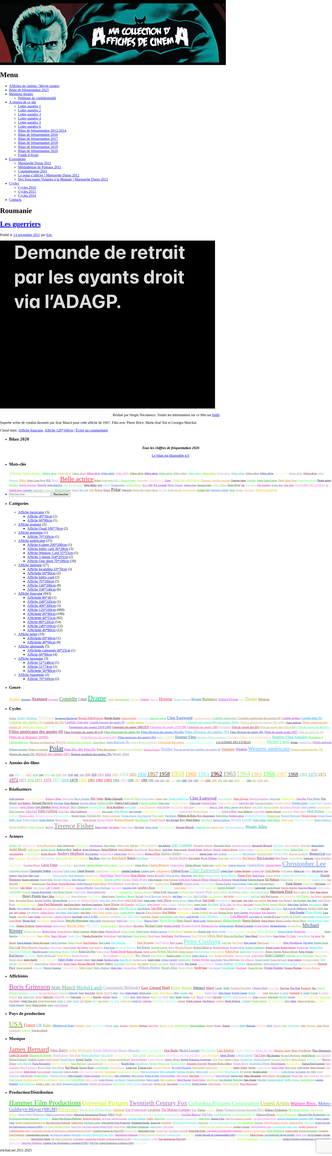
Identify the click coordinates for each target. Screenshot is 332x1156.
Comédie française (76, 722)
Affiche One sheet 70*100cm (48, 561)
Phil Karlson (171, 816)
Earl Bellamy (24, 803)
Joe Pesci (303, 904)
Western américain (269, 748)
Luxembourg (15, 1030)
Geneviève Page (129, 888)
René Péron (90, 993)
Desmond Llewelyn (294, 875)
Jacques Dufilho (43, 900)
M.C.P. (200, 997)
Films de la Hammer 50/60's (29, 737)
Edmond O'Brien (200, 879)
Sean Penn (290, 955)
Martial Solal (202, 1071)
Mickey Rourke (219, 931)
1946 (70, 774)
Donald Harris (67, 1059)
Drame (97, 698)
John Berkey (14, 1001)
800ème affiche (267, 473)
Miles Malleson (267, 931)
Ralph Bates (109, 947)
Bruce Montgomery (249, 1084)
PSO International (246, 1122)
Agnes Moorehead (46, 845)
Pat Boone (315, 936)
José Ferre (265, 908)
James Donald (117, 900)
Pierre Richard (69, 947)
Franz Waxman (15, 1080)
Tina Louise (119, 964)
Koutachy (306, 988)
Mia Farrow (138, 926)
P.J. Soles (291, 936)
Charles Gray (208, 865)
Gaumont (118, 1110)
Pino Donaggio (321, 1050)
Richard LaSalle (260, 1071)
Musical (177, 699)
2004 (236, 780)
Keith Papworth (222, 1076)
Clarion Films (291, 1131)
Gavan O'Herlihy (85, 887)
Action (14, 699)
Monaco (217, 1025)
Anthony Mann (53, 798)
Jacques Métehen (216, 1071)
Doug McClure (78, 879)
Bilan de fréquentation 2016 (38, 135)
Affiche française (31, 430)
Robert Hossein (135, 951)
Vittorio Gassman (52, 967)
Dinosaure (13, 485)
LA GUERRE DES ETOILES (310, 485)
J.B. (120, 997)
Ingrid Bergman (152, 896)
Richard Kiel (316, 947)
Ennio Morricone (105, 1050)
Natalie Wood (75, 936)
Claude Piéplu (102, 871)
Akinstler (106, 997)
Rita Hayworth (40, 951)
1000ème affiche (49, 473)
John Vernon (240, 908)
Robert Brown (55, 951)
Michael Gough (190, 925)
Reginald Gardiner (159, 947)
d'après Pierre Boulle (307, 480)
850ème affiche (281, 473)
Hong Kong (153, 1025)
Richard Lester (273, 816)
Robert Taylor (258, 951)
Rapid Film (159, 1118)
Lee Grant (77, 916)
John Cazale (36, 908)
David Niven (106, 875)
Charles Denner (193, 865)
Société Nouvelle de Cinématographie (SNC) (215, 1135)
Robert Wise (61, 820)
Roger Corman (189, 490)
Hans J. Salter (91, 1080)
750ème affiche (252, 473)
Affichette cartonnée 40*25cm (48, 650)
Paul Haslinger (225, 1080)
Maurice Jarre (282, 1050)
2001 (220, 780)
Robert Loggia (150, 951)
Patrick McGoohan (41, 943)
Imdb (216, 415)
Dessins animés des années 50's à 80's (262, 722)
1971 (322, 774)
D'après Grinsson (193, 1001)
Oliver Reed (215, 936)
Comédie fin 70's (53, 722)
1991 (162, 780)
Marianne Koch (109, 920)
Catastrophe (143, 718)
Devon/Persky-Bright (40, 1139)
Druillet (99, 993)
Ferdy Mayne (132, 883)
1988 (144, 780)
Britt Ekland (194, 858)
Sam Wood (206, 820)
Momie (75, 490)
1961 (204, 774)
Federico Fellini (105, 803)
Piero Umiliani (44, 1071)
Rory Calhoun (110, 955)
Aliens (22, 480)
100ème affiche (64, 473)
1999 (207, 780)
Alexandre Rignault (262, 845)
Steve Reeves (247, 959)
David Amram (278, 1063)
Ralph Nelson (222, 816)
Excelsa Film (131, 1131)
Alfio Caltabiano (291, 845)
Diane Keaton (313, 875)
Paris (91, 490)
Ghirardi (73, 993)
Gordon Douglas (27, 807)
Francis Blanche (239, 883)
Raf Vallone (82, 947)
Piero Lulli (14, 947)
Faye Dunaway (116, 883)
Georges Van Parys (281, 1059)
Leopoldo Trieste (150, 916)
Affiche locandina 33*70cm (47, 569)
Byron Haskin (148, 799)
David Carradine (60, 875)
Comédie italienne (134, 722)
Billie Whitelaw (47, 858)
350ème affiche (136, 473)
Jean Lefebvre (260, 900)
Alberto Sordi (123, 845)
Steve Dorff (139, 1055)
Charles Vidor (161, 799)
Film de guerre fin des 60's (313, 727)
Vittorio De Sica (202, 827)
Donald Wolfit (46, 879)
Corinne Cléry (258, 871)
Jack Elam (187, 896)
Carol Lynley (16, 865)
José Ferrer (276, 908)
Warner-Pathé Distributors (31, 1114)
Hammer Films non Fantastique (249, 737)
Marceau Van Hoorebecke (100, 1084)
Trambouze (199, 993)
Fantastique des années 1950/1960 (90, 727)
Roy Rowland (172, 820)
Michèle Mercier (175, 931)
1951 (101, 774)
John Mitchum (170, 908)
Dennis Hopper (229, 875)
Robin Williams (306, 951)
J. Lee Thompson (147, 807)
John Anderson (315, 904)
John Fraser (62, 908)
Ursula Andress (224, 963)
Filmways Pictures (265, 1114)
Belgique (143, 1025)
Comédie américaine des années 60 (259, 718)
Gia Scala (26, 892)
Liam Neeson (179, 916)
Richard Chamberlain (255, 947)
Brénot (153, 997)
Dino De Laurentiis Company (238, 1118)
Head (67, 997)
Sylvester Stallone (311, 960)
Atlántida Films (296, 1122)
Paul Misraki (71, 1067)
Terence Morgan (41, 964)
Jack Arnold (163, 807)
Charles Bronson (159, 865)
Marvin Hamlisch (90, 1055)
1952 (108, 774)
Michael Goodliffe (172, 926)
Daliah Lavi (299, 871)
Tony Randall (191, 964)
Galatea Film (77, 1122)
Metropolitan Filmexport (126, 1135)
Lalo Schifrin (225, 1050)
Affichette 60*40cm (41, 638)
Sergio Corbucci (221, 820)
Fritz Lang (195, 803)
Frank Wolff (308, 883)
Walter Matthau (101, 967)
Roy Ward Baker (190, 820)
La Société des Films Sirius (285, 1127)
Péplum (99, 490)
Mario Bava (299, 811)
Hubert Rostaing (317, 1067)
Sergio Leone (241, 819)
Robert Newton (186, 951)
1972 (13, 779)
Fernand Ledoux (162, 883)
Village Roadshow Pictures (276, 1122)
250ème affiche (108, 473)
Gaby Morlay (26, 888)
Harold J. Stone (248, 892)
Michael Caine (154, 925)
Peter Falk (226, 943)
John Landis (107, 811)
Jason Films (140, 1143)
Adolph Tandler (84, 1059)
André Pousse (33, 849)
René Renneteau (240, 997)
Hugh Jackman (94, 896)
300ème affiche (122, 473)
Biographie (53, 699)
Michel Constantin (81, 931)
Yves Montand (228, 968)
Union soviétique (197, 1025)
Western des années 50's (22, 754)
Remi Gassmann (311, 1076)
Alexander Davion (203, 845)
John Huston (94, 811)
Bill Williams (33, 858)
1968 (293, 774)
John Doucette (49, 908)
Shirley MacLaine (47, 959)
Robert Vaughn (273, 951)
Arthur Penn (67, 799)
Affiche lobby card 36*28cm (47, 549)
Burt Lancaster (266, 858)
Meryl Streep (125, 925)
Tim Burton (114, 827)
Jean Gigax (87, 997)
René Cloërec (299, 1059)
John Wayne (253, 908)
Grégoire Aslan (186, 892)
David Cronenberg (259, 798)
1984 (116, 780)
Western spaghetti (266, 490)
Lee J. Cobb (90, 916)
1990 (156, 780)
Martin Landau (283, 920)
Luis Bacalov (120, 1080)
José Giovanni (135, 811)
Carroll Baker (66, 865)
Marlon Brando (232, 920)
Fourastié (33, 993)
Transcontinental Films (260, 1127)
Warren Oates (116, 968)
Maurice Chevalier (43, 926)
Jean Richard (285, 900)
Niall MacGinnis (124, 936)
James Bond (233, 485)
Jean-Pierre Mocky (72, 904)
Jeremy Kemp (200, 904)
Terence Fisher (74, 825)
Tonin (116, 1001)
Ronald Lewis (96, 955)
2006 (249, 780)
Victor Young (100, 1059)
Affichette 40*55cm (41, 618)
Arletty (307, 849)
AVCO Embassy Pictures (318, 1135)
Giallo (160, 737)
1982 (99, 780)
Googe (259, 993)
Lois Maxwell (239, 916)
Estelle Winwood (84, 883)
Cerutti (75, 1001)
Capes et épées (128, 480)
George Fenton (198, 1080)
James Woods (194, 900)
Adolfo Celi (15, 845)
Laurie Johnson (156, 1059)
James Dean (105, 900)
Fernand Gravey (147, 883)
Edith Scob (184, 879)
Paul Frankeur (90, 942)
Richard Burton (221, 947)
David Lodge (92, 875)
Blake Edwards (114, 798)
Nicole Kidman (140, 936)
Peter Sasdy (158, 816)
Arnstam (181, 1001)
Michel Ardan (49, 931)
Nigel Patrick (167, 936)
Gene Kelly (116, 888)
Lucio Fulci (287, 811)
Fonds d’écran (28, 155)
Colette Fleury (227, 871)
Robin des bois (175, 490)
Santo (211, 955)
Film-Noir (134, 699)
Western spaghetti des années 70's (91, 754)
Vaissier (38, 997)
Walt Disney (249, 490)
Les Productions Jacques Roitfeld (279, 1135)
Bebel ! (55, 480)
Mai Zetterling (42, 920)
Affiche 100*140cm (41, 589)
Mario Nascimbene (252, 1076)
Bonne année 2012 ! (111, 480)
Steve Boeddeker (167, 1076)
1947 (76, 775)
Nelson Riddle (77, 1080)
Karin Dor (140, 912)
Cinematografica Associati (37, 1135)
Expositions (17, 159)
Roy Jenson (143, 955)
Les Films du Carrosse (60, 1135)
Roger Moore (63, 955)
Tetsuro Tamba (70, 964)
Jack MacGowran (269, 896)
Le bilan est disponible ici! (170, 455)
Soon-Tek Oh (126, 960)
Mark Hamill (184, 920)
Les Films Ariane (222, 1114)
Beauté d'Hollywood (90, 718)
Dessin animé (324, 480)
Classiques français (157, 718)
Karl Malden (169, 912)
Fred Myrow (142, 1063)
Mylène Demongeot (27, 936)
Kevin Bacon (255, 912)
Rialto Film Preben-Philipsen (67, 1118)
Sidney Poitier (65, 959)
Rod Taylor (30, 955)
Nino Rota (74, 1055)
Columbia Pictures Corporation (224, 1103)
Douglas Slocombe (27, 485)
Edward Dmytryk (42, 803)
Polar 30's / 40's (73, 749)
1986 (130, 780)
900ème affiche (295, 473)
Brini (133, 997)
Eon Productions (136, 1110)
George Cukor (209, 803)
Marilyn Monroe (135, 920)
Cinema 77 (45, 1118)
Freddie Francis (179, 803)
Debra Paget (186, 875)
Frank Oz (280, 883)
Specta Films (156, 1127)
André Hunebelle (16, 799)
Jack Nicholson (287, 896)
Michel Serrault (128, 931)
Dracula (42, 485)
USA (16, 1024)
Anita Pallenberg (125, 849)
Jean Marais (272, 900)
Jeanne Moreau (111, 904)
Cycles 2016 (27, 187)
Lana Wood (22, 916)
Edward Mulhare (239, 879)
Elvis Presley (25, 883)
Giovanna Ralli (126, 892)
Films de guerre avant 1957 (281, 732)
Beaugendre (273, 997)
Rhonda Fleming (184, 947)
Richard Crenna (273, 947)
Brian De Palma (132, 798)
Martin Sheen (299, 920)
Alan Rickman (96, 845)
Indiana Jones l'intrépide (79, 742)
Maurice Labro (26, 816)
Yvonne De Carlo (255, 968)
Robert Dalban (70, 951)
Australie (123, 1025)
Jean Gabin (248, 900)
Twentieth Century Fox (158, 1103)
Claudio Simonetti (91, 1076)
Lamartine (27, 490)
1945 (64, 775)
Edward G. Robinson (220, 879)
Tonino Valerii (126, 827)
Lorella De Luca (272, 916)
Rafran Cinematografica (19, 1139)
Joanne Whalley (278, 904)
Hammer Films (185, 737)
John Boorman (323, 807)
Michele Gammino (158, 931)
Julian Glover (47, 912)
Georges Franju (282, 803)
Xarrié (81, 993)
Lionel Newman (106, 1080)
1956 (141, 774)
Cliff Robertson (163, 871)
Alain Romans (313, 1059)
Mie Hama (251, 931)
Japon (116, 1025)
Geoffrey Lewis (164, 887)
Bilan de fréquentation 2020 (38, 151)
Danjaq (201, 1110)
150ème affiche (79, 473)
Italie (47, 1025)
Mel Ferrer (93, 925)
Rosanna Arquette (127, 955)
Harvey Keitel (15, 896)
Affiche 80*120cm (40, 622)
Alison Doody (317, 845)
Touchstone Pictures (140, 1122)
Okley (176, 993)
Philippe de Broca (187, 815)
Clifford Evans (180, 871)
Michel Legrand (189, 1050)
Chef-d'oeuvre (156, 480)
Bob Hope (94, 858)
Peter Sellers (276, 942)
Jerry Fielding (323, 1055)
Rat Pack (163, 490)
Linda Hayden (192, 916)
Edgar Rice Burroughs (73, 485)
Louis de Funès (291, 916)
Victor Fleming (167, 827)
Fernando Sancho (191, 883)
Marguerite (49, 490)
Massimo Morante (58, 1076)
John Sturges (121, 811)
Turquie (209, 1025)
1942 (53, 775)
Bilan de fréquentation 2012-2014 (42, 130)
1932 (17, 774)
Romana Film (188, 1135)
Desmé (28, 1005)
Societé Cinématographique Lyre (30, 1122)
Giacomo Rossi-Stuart (41, 892)
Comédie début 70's (311, 718)
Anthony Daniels (212, 849)
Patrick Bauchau (24, 943)
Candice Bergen (296, 858)
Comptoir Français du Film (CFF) (108, 1131)
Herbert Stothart (133, 1084)
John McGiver (127, 908)
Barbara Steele (206, 854)
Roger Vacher (158, 1001)
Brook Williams (209, 858)
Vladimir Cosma (36, 1059)
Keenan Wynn (225, 912)
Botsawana (261, 1025)
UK (39, 1025)
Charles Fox (246, 1059)
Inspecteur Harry (204, 485)
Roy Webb (311, 1071)
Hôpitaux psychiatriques (42, 742)
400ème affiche (151, 473)
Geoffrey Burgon (291, 1080)
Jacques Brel (57, 1071)
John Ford (31, 811)
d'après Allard (302, 997)
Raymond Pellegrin (126, 947)
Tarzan (232, 490)
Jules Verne (289, 485)
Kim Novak (283, 912)
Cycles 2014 (27, 195)
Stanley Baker (154, 960)
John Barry (59, 1050)
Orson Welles (265, 936)
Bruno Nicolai (264, 1050)
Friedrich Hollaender (48, 1080)
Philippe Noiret (321, 943)
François (63, 993)
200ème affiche (93, 473)
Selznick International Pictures (223, 1122)
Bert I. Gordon (82, 799)
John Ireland (85, 908)
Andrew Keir (64, 849)
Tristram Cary (145, 1067)
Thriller (251, 699)
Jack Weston (316, 896)
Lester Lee (131, 1067)
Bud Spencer (249, 858)
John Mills (156, 908)
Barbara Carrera (136, 853)
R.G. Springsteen (206, 816)
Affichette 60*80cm (41, 573)
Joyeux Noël (277, 485)
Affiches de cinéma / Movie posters (34, 86)
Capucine (308, 858)
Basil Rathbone (235, 854)
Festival (106, 485)
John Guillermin (78, 811)
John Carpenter (17, 811)
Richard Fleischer (255, 815)
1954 (123, 774)
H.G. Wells (148, 485)
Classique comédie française (215, 480)
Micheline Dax (190, 931)
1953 (115, 774)
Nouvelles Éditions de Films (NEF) (98, 1135)
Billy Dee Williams (78, 858)
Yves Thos (274, 988)
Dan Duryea (317, 871)
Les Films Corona (92, 1122)
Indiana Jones (190, 485)
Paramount (68, 1109)
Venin (121, 993)
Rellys (171, 947)
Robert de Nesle (152, 1076)
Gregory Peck (203, 892)
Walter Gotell (86, 967)
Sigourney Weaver (82, 960)
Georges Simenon (134, 485)
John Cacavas (182, 1076)
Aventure (39, 698)
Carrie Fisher (49, 865)
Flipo (287, 1001)
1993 (173, 780)
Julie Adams (60, 912)
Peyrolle (208, 997)
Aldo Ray (134, 845)
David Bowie (46, 875)
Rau (314, 988)
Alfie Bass (278, 845)
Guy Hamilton (43, 807)
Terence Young (101, 827)
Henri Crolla (290, 1067)
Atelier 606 (59, 997)
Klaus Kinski (314, 912)
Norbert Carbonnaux (111, 816)
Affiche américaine (31, 541)
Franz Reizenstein (41, 1063)
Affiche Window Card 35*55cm (50, 553)
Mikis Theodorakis (230, 1084)
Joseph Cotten (315, 908)
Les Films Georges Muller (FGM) (97, 1127)
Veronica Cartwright (308, 964)
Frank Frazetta (131, 993)
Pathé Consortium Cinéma (59, 1114)
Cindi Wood (57, 871)
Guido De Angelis (18, 1055)
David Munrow (269, 1076)
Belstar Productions (141, 1139)
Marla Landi (199, 920)
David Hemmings (76, 875)
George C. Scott (195, 887)
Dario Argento (241, 799)
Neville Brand (109, 936)
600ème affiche (209, 473)
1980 (83, 780)
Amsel (60, 1001)
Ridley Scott (15, 820)
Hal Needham (234, 892)
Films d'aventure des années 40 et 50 (83, 732)
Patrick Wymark (75, 943)
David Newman (184, 1080)
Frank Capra (163, 803)
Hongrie (163, 1025)
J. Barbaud (246, 1001)
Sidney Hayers (273, 820)
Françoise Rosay (266, 883)
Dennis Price (244, 875)
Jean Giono (251, 485)
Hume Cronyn (108, 896)
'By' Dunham (246, 1071)
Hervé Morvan (166, 993)
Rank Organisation (133, 1114)
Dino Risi (301, 799)
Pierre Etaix (75, 997)
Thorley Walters (104, 963)
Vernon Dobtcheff (271, 964)
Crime (82, 699)
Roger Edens (44, 1067)
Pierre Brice (44, 947)
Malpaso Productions (276, 1110)
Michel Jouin (145, 993)
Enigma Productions (308, 1131)
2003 (231, 780)
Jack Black (177, 896)
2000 (214, 780)
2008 (260, 780)
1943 (58, 774)
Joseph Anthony (150, 811)
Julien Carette (98, 912)
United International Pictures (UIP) (181, 1118)
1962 (216, 773)
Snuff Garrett (52, 1059)
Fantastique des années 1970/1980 (168, 727)
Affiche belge (27, 634)
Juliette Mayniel (127, 912)
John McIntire (143, 908)
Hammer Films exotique (211, 737)
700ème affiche (238, 473)
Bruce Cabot (223, 858)
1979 (74, 780)
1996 (190, 780)
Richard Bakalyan (203, 947)
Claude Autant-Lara (178, 798)
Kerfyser (284, 988)
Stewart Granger (262, 960)
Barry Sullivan (220, 854)
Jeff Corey (140, 904)
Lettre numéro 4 (29, 118)
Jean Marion (172, 1084)
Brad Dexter (142, 858)
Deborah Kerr (173, 875)
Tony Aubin (56, 1084)
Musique (186, 699)
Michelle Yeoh (204, 931)
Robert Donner (103, 951)
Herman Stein (160, 1084)
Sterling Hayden (200, 959)
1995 (184, 780)
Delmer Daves (288, 799)
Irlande (242, 1025)
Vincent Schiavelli (24, 968)
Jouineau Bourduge (240, 988)
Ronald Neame (157, 820)
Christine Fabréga (273, 865)
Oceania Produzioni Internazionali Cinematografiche (306, 1139)
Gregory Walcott (220, 892)
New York (83, 490)
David (172, 997)
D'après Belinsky (16, 1005)
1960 (191, 774)
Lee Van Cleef (131, 916)
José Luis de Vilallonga (295, 908)
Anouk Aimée (195, 849)
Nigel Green (154, 936)
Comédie (68, 698)
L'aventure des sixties (171, 742)
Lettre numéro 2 (29, 110)
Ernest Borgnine (67, 883)
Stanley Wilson (240, 1067)
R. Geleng (305, 993)
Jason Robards (222, 900)
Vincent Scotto (117, 1067)
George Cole (210, 888)
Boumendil (295, 993)
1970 (312, 774)
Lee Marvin (104, 916)
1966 (269, 773)
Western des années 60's (53, 754)
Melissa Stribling (109, 925)
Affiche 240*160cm (41, 626)
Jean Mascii (63, 987)
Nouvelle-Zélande (39, 1030)
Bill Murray (20, 858)
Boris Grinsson (29, 986)
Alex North (107, 1055)
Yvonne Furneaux (273, 967)
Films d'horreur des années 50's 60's (162, 732)
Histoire (154, 699)
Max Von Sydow (76, 925)
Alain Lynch (28, 997)
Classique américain (186, 480)
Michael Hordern (226, 926)
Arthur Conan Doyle (36, 480)
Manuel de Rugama (306, 1001)
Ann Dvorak (140, 849)
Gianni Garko (80, 892)
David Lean (275, 799)
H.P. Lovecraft (160, 485)
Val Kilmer (239, 963)
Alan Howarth (26, 1076)
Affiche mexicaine (31, 512)
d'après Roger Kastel (47, 1001)
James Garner (150, 900)
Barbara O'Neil (152, 853)
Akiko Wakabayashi (66, 845)
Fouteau (314, 993)
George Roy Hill (246, 803)
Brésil (269, 1025)
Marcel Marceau (57, 920)
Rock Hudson (321, 951)
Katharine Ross (184, 912)
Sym (20, 997)
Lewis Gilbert (229, 811)
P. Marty (114, 993)
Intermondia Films (146, 1131)
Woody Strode (185, 967)
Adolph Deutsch (261, 1059)
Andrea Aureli (48, 849)
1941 (47, 774)
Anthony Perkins (246, 849)
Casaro (218, 988)
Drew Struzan (225, 993)
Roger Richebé (89, 820)
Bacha (193, 997)
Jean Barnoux (208, 1001)
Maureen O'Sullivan (25, 926)
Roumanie (26, 1030)
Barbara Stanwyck (190, 854)
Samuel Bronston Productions (152, 1135)
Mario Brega (167, 920)
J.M (81, 1001)
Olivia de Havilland (234, 936)
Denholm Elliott (212, 875)
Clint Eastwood (179, 717)
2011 (266, 780)
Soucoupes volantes (219, 490)
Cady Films (168, 1127)
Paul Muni (131, 943)
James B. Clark (216, 807)
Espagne (79, 1025)
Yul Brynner (200, 967)
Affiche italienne (30, 565)
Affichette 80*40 (39, 597)
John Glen (63, 811)
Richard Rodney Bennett (128, 1071)
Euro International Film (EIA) (172, 1139)
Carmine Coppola (155, 1055)
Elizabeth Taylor (318, 879)
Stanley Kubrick (322, 820)
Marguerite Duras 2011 (34, 163)
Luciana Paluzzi (323, 916)
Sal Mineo (186, 955)
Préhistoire (126, 490)
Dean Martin (138, 875)
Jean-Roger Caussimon (92, 904)
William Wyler (217, 827)
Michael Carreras (44, 815)
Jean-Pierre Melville (290, 807)
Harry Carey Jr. (301, 892)
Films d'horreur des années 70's (207, 732)
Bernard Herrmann (290, 1055)
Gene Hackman (102, 887)
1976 (47, 780)
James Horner (227, 1055)
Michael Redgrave (278, 926)
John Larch (98, 908)
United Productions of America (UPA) (116, 1143)
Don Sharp (313, 798)
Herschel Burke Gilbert (220, 1063)
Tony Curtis (176, 963)
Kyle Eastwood (225, 1067)
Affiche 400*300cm (41, 606)
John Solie (314, 997)
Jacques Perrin (59, 900)
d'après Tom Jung (29, 1001)
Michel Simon (142, 931)
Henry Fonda (31, 896)
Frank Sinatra (294, 883)
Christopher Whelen (259, 1063)
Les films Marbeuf (191, 1114)
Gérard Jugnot (323, 888)
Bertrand (283, 997)
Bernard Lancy (211, 993)
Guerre (144, 699)
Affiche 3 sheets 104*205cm (47, 557)
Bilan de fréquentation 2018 (38, 143)
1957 (152, 774)
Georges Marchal (307, 887)
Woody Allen (120, 754)
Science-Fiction (228, 699)
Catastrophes (142, 480)
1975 (38, 780)
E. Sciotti (284, 993)
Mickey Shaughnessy (236, 931)
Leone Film (203, 1122)
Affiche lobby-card (40, 577)
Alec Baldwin (164, 845)
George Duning (139, 1059)
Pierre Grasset (56, 947)
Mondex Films (217, 1118)
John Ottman (212, 1080)
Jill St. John (225, 904)
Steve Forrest (216, 960)
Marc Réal (227, 997)
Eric (49, 235)
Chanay (126, 997)
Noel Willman (199, 936)
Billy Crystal (62, 858)
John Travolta (227, 908)
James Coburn (90, 900)
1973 (22, 780)
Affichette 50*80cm (41, 671)
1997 (196, 780)
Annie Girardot (180, 849)
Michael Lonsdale (244, 925)
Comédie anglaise (291, 718)
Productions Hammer (130, 749)
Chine (319, 1025)
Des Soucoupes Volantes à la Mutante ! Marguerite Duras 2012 (63, 179)
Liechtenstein (294, 1025)
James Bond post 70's (118, 742)
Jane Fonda (208, 900)
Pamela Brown (303, 936)
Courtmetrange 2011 (32, 171)
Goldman (219, 1001)
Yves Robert (241, 968)
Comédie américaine (224, 718)
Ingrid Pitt (166, 896)
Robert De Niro (87, 951)
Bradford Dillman (159, 858)
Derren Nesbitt (273, 875)
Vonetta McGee (70, 967)
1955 (132, 774)
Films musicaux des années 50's (137, 737)
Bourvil (131, 858)
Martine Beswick (315, 920)
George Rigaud (273, 888)
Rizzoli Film (15, 1143)
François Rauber (71, 1071)
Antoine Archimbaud (119, 1059)
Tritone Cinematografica (248, 1139)
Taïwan (326, 1025)
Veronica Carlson (289, 963)
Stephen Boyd (184, 960)
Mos (191, 993)
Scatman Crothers (242, 955)
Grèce (303, 1025)
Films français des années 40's (99, 737)
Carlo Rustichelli (210, 1055)
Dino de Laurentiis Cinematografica (162, 1114)
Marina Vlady (151, 920)
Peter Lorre (263, 942)
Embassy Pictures (242, 1127)
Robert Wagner (290, 951)
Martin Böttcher (207, 1076)
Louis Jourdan (308, 916)
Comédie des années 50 (25, 722)
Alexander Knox (222, 845)
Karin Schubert (153, 912)
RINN (165, 997)
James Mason (164, 900)
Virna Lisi (37, 968)
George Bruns (86, 1067)
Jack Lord (255, 896)
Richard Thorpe (325, 816)
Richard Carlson (236, 816)
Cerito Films (204, 1118)
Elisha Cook (286, 879)
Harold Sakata (263, 892)
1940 (41, 775)
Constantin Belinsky (121, 987)
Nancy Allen (43, 936)
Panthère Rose (305, 742)
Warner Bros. (303, 1103)
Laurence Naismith (62, 916)
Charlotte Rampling (237, 865)
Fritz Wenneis (274, 1071)
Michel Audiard (63, 490)
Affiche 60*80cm (39, 520)
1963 (229, 773)
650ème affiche (223, 473)
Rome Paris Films (197, 1131)
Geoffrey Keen (146, 887)
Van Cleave (260, 1055)
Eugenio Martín (88, 803)
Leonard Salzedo (162, 1067)
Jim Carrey (248, 904)
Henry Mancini (129, 1050)
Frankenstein (118, 485)
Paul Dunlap (110, 1071)
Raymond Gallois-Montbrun (76, 1084)
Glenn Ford (159, 892)
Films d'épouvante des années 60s (122, 732)
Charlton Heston (255, 865)
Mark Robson (315, 811)
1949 (87, 774)
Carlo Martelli (24, 1063)
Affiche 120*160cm (58, 430)
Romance (209, 699)
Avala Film (155, 1122)
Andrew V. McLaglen (34, 799)
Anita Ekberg (109, 849)
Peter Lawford (250, 943)
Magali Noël (29, 920)
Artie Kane (218, 1059)
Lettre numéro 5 (29, 122)
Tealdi (226, 988)
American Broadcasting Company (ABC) (295, 1118)
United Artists (275, 1103)
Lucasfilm (153, 1110)
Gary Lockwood (68, 888)
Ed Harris (126, 879)
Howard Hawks (98, 807)
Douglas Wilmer (94, 879)
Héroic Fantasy (175, 485)
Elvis (100, 485)
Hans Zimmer (250, 1080)
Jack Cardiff (176, 807)
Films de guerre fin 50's (311, 732)
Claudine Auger (148, 871)
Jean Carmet (236, 900)
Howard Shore (192, 1055)
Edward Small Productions (184, 1122)
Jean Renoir (245, 807)
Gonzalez (263, 997)
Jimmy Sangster (308, 807)
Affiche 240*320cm (41, 602)
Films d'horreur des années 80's (247, 732)
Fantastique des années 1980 (202, 727)
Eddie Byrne (139, 879)
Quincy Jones (278, 1067)
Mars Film (309, 1122)
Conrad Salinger (244, 1055)
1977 (56, 780)
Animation (26, 699)
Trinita (239, 490)
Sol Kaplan (300, 1071)
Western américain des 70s (307, 749)
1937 (29, 774)
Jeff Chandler (127, 904)
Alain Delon (82, 845)
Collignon (147, 1001)
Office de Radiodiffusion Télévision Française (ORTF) (211, 1139)
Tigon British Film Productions (116, 1122)
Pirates (106, 490)
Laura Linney (47, 916)
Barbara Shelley (171, 853)
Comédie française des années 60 (106, 722)
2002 (225, 780)
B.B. (48, 480)
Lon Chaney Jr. (256, 916)
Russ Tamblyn (158, 955)
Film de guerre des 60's (246, 727)
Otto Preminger (144, 816)
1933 (23, 775)
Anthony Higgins (230, 849)
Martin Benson (268, 920)
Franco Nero (252, 883)
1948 (81, 775)
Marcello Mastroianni (77, 920)
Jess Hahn (213, 904)
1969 (303, 774)
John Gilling (48, 811)
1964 (243, 773)
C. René (68, 1001)
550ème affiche (194, 473)
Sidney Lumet (287, 820)
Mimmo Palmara (285, 931)
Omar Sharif (251, 936)
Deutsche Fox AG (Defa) (271, 1139)
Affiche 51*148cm (40, 662)
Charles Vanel (221, 865)
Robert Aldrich (30, 820)
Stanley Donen (304, 820)
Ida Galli (139, 896)
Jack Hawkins (215, 896)
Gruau (50, 1005)
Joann (265, 993)
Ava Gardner (91, 853)
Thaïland (226, 1025)
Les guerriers (20, 224)
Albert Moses (109, 845)
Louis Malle (258, 811)
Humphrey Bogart (125, 896)
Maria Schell (95, 920)
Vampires (228, 749)
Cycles (14, 183)
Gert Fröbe (15, 892)
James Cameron (231, 807)
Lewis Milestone (245, 811)
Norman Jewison (128, 816)
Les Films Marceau (136, 1118)
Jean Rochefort (299, 900)
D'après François (259, 1001)
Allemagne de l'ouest (63, 1025)
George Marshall (227, 803)
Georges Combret (264, 803)
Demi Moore (198, 875)
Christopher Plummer (19, 871)
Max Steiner (208, 1050)
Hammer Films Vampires (290, 737)
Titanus (220, 1110)
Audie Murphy (48, 853)
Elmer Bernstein (112, 1063)
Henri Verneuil (61, 807)
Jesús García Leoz (27, 1084)
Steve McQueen (231, 959)
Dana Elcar (23, 875)
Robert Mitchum (167, 951)
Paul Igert (217, 997)
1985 (123, 780)
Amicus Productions (286, 1114)
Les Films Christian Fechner (57, 1127)
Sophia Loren (140, 959)
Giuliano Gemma (143, 892)
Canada (88, 1025)
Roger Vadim (105, 820)
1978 (65, 780)
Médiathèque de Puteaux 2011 (39, 167)
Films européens (64, 736)
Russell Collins (173, 955)
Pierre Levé (48, 997)
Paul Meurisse (118, 942)
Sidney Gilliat (259, 820)
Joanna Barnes (261, 904)
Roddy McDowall (46, 955)
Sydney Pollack (36, 827)
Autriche (234, 1025)
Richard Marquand (291, 816)
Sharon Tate (321, 955)
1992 (167, 780)
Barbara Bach (106, 853)
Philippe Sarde (178, 1063)
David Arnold (198, 1067)
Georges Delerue (123, 1055)
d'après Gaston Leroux (267, 480)
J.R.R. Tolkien (219, 485)
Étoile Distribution (275, 1131)
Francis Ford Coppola (126, 803)
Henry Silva (48, 896)
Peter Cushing (202, 941)
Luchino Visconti (273, 811)
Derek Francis (258, 875)
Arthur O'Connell (32, 854)
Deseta (114, 997)
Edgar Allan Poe (54, 485)
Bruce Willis (236, 858)
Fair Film (94, 1143)
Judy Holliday (33, 912)
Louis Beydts (185, 1084)
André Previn (308, 1055)
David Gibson (107, 1076)
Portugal (277, 1025)
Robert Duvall (118, 951)
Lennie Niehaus (245, 1050)
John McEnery (111, 908)
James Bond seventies (144, 742)
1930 (11, 775)
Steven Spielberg (18, 827)
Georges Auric (237, 1076)
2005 (243, 780)
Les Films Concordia (178, 1131)
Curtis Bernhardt (225, 799)
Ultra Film (76, 1135)
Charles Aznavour (126, 865)
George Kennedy (226, 887)
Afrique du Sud (182, 1025)
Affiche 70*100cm (40, 537)
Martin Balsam (251, 920)
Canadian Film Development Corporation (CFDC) (66, 1143)
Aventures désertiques (66, 718)
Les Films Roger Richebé (186, 1127)
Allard (210, 988)
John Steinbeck (264, 485)
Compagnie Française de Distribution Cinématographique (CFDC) (62, 1131)
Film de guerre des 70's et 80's (278, 727)
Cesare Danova (110, 865)
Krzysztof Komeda (181, 1067)
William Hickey (130, 968)
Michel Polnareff (18, 1059)
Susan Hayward (278, 959)
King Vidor (215, 811)
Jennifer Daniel (185, 904)
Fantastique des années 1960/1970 (130, 727)
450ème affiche (165, 473)
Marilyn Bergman (60, 1063)
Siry (250, 997)
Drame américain (293, 722)
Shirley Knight (30, 960)
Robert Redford (217, 951)
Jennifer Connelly (169, 904)
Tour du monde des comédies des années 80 (197, 749)
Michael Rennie (294, 926)
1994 (178, 780)
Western (263, 699)
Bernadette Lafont (265, 854)
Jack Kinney (189, 807)
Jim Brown (237, 904)
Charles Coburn (177, 865)
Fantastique (122, 699)
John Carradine (23, 908)
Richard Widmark (20, 951)
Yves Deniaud (214, 968)
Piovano (291, 997)
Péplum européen (18, 749)
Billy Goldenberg (168, 1071)
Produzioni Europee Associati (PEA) (244, 1110)
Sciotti (178, 997)
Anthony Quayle (263, 849)
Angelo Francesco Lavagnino (196, 1059)
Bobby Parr (106, 858)
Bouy (94, 1001)
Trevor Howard (206, 963)
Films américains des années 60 (36, 731)
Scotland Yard (203, 490)
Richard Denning (288, 947)
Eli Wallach (272, 879)
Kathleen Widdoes (200, 912)
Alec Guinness (181, 845)
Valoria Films (243, 1135)
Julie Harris (85, 912)
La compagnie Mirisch (243, 1114)
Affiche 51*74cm (39, 667)
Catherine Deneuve (94, 865)
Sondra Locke (111, 959)
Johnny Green (231, 1059)
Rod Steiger (16, 955)
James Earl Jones (134, 900)
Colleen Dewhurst (242, 871)
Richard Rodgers (199, 1084)
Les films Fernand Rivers (264, 1118)
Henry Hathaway (79, 807)
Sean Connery (275, 955)
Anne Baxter (154, 849)
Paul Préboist (162, 942)
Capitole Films (174, 1135)
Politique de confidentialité (37, 98)
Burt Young (282, 858)
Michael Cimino (62, 815)
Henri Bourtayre (86, 1071)
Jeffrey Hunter (153, 904)
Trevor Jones (297, 1076)
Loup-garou (38, 490)
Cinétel (154, 1139)
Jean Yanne (312, 900)
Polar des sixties (106, 749)
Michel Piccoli (112, 931)
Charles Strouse (264, 1067)
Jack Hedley (228, 896)
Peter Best (262, 1080)
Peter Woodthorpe (292, 942)
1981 (91, 780)
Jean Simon (103, 1001)
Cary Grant (79, 865)
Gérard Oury (315, 803)
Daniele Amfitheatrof (149, 1071)
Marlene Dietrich (214, 920)
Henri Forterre (119, 1084)
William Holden (149, 967)
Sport (241, 699)
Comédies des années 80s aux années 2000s (212, 722)
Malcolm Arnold (175, 1055)
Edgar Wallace (90, 485)
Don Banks (171, 1050)
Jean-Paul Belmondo (50, 904)
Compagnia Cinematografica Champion (224, 1131)
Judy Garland (20, 912)
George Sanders (289, 887)
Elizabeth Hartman (302, 879)
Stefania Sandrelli (169, 960)
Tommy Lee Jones (159, 963)
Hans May (99, 1071)
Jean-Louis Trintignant (26, 904)
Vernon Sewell (151, 827)
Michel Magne (60, 1055)
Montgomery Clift (315, 931)
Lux (194, 1110)
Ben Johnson (249, 853)
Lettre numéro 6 (29, 126)
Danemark (311, 1025)
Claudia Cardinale (131, 871)
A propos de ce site (22, 102)
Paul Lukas (104, 942)
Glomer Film (162, 1131)
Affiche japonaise (30, 658)
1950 (94, 774)
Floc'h (107, 993)
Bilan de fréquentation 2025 (29, 90)
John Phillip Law (185, 908)
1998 (202, 780)
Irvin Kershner (115, 807)
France (29, 1025)
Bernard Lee (317, 853)
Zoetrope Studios (92, 1118)
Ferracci (199, 988)
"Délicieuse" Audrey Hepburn (25, 473)
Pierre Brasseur (29, 947)
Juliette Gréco (112, 912)
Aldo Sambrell (148, 845)
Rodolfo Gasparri (239, 993)
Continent (251, 480)
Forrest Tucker (223, 883)
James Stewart (179, 900)
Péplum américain (322, 742)
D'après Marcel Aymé (287, 480)
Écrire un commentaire (92, 430)
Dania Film (76, 1127)
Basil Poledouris (28, 1067)
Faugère (185, 997)
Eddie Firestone (155, 879)
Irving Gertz (147, 1084)
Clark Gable (70, 871)
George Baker (180, 888)
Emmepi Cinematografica (254, 1131)
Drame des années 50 (35, 727)
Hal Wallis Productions (61, 1139)
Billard (97, 480)
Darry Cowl (33, 875)
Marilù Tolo (122, 920)
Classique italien (238, 480)
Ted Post (49, 827)
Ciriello (155, 993)
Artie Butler (325, 1076)
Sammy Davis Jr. (200, 955)
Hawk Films (119, 1127)
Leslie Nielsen (165, 916)
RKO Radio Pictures (298, 1110)
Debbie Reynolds (156, 875)
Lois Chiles (224, 916)
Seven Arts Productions (95, 1110)
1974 (30, 780)
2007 (254, 780)
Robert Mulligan (46, 820)
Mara (159, 997)
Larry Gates (34, 916)
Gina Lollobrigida (96, 892)
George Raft (260, 888)
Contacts (15, 200)
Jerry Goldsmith (152, 1050)
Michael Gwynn (209, 925)
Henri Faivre (171, 1001)
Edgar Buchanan (170, 879)
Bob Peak (295, 988)
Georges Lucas (300, 803)
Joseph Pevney (185, 811)
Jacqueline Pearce (25, 900)
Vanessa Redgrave (254, 964)
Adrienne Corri (29, 845)
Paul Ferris (194, 1076)
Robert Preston (201, 951)
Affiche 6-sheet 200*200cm (47, 545)
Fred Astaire (320, 883)
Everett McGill (100, 883)
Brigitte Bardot (112, 718)
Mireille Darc (300, 931)
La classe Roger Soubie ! (200, 742)
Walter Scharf (64, 1080)
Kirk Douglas (297, 912)
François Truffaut (148, 803)
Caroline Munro (31, 865)
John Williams (80, 1050)
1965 (256, 774)
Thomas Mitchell (86, 963)
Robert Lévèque (39, 1005)
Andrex (77, 849)
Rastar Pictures (257, 1135)
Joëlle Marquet (143, 997)
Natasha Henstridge (92, 936)
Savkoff (251, 993)
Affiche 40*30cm (39, 516)
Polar (116, 489)
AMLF (111, 1114)
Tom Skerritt (143, 964)
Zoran (255, 997)
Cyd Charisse (287, 871)
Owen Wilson (279, 936)
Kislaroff (13, 997)
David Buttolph (232, 1071)
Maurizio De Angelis (40, 1055)
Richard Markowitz (160, 1063)
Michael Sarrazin (32, 931)
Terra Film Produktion (32, 1143)
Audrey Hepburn (27, 718)
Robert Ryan (232, 951)
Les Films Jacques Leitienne (114, 1118)
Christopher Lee (304, 863)
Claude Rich (115, 871)
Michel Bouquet (64, 931)
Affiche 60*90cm (39, 654)
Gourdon (184, 993)
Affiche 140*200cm (41, 585)
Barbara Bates (120, 854)
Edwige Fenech (256, 879)
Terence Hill (25, 963)
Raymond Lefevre (275, 1080)
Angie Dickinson (91, 849)
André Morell (17, 849)
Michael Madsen (261, 926)
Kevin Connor (200, 811)
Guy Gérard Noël (155, 987)
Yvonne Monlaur (293, 967)
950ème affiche (310, 473)
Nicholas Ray (94, 815)
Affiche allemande (31, 646)
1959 (177, 773)
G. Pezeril (320, 1001)
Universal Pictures (105, 1102)
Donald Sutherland (30, 879)
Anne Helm (167, 849)
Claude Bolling (307, 1080)
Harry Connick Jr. (168, 1080)
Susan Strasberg (295, 960)
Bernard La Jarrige (299, 853)
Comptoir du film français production (216, 1127)
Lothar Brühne (288, 1071)
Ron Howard (142, 820)
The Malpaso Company (176, 1110)
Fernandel (225, 727)
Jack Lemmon (242, 896)
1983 (108, 780)
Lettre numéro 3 (29, 114)
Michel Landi (278, 741)
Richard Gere (303, 947)
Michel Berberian (232, 1001)
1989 (151, 780)
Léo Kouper (325, 997)
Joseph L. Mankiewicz (168, 811)
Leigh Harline (102, 1067)
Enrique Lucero (39, 883)
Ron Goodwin (293, 1063)
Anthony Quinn (281, 849)
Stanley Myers (172, 1059)
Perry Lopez (176, 942)
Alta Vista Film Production (58, 1122)
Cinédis (149, 1118)
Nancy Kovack (59, 936)
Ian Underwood (283, 1076)
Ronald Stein (128, 1063)
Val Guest (139, 827)
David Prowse (122, 875)
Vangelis (252, 1067)
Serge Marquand (305, 955)
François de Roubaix (136, 1080)
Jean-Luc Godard (271, 807)
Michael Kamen (41, 1076)
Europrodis (166, 1122)
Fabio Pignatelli (75, 1076)
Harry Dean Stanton (319, 892)
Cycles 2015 (27, 191)
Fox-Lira (259, 1122)
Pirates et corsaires (38, 749)
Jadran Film (301, 1135)
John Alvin (274, 993)
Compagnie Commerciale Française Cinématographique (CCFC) (102, 1139)
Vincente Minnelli (184, 827)
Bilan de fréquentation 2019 (38, 147)
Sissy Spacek (97, 960)
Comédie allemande (202, 718)
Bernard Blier (281, 853)
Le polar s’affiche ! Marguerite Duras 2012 (48, 175)
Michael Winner (78, 816)
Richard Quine (309, 815)
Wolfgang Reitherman (234, 827)
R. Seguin (323, 993)
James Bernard (29, 1049)
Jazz (243, 485)
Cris (111, 1001)
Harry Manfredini (122, 1076)
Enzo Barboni (71, 803)
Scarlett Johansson (224, 955)
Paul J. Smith (153, 1080)
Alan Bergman (78, 1063)
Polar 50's (90, 749)
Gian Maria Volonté (62, 892)
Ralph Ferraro (30, 1071)
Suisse (171, 1025)
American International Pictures (90, 1114)
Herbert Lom (62, 896)
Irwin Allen (131, 807)
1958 (164, 774)
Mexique (108, 1025)
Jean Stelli (257, 807)
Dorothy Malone (62, 879)
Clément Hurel (260, 988)
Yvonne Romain (311, 967)
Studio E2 (136, 1001)
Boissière (97, 997)
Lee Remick (115, 916)
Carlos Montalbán (322, 858)
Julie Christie (73, 912)
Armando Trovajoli (197, 1063)
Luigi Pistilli (15, 920)
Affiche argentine (30, 532)
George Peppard (245, 887)
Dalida (308, 871)
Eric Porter (52, 883)
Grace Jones (172, 892)
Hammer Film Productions (45, 1102)
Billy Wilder (97, 798)
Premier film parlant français (145, 490)
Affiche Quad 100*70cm (45, 528)
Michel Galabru (98, 931)
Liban (284, 1025)
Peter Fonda (237, 943)
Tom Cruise (131, 964)
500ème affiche (180, 473)
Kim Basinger (269, 912)
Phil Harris (308, 943)
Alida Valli (305, 845)
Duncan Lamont (112, 879)
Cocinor (210, 1110)
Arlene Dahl (296, 849)
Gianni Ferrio (211, 1067)
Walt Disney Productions (137, 1127)
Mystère (196, 699)
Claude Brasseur (86, 871)
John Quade (200, 908)
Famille (110, 699)
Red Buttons (143, 947)
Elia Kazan (58, 803)
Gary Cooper (53, 887)
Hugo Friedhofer (301, 1050)
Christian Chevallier (186, 1071)
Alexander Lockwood (241, 845)
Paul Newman (145, 942)
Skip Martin (58, 1067)
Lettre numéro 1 (29, 106)
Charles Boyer (141, 865)
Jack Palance (303, 896)
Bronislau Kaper (30, 1080)
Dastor (293, 1001)
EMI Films (207, 1114)
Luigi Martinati (61, 1005)
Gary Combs (39, 888)
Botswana (250, 1025)
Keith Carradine (241, 912)
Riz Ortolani (273, 1055)
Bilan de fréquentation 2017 (38, 139)
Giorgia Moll (112, 892)
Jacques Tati (202, 807)
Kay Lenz (213, 912)
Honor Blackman (79, 896)
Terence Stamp (56, 964)
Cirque (168, 480)
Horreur (166, 698)
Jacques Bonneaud (48, 993)
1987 (137, 780)
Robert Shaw (245, 951)
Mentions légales (21, 94)
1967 (281, 774)
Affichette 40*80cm (41, 630)
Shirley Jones (16, 959)
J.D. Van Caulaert (276, 1001)
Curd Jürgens (272, 871)
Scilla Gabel (257, 955)
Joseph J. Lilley (43, 1084)
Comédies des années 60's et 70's (165, 722)
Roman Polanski (124, 820)
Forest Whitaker (207, 883)
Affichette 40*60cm (41, 642)
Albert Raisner (214, 1084)
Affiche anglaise (29, 524)
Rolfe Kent (238, 1080)
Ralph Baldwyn (96, 947)
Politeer (87, 1001)
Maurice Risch (59, 926)
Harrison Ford (281, 891)
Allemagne (133, 1025)
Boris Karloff (119, 858)
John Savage (213, 908)
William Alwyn (240, 1063)
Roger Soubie (181, 987)
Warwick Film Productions (311, 1114)
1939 (35, 774)
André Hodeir (303, 1067)
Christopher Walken (40, 871)
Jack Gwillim (200, 896)
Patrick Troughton (58, 943)
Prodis (119, 1114)
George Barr (125, 1001)
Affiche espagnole (31, 675)
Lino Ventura (259, 742)
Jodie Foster (293, 904)
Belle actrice (77, 479)
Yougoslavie (98, 1025)
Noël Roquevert (182, 936)
